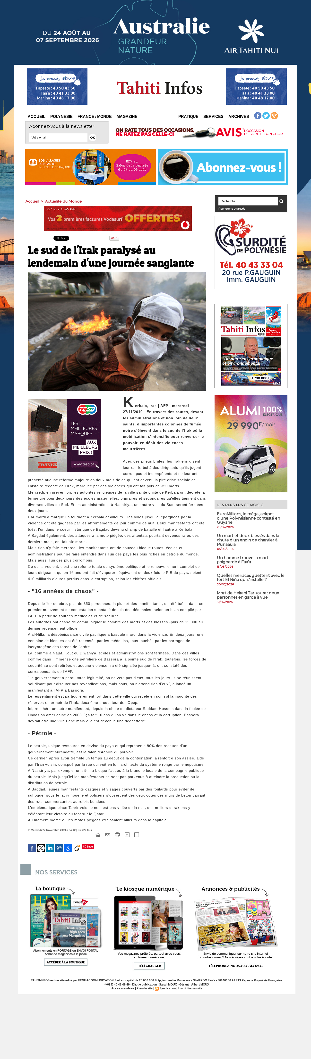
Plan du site (145, 988)
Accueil (36, 116)
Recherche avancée (231, 208)
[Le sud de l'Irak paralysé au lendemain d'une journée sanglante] (117, 273)
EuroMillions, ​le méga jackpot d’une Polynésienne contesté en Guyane (248, 518)
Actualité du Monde (63, 201)
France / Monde (95, 116)
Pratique (188, 116)
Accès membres (122, 988)
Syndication (167, 988)
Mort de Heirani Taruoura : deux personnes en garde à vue (248, 595)
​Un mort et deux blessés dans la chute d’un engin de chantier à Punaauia (248, 539)
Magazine (127, 116)
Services (213, 116)
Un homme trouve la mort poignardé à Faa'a (242, 559)
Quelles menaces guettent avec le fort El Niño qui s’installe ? (251, 577)
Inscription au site (190, 988)
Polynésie (61, 116)
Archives (238, 116)
